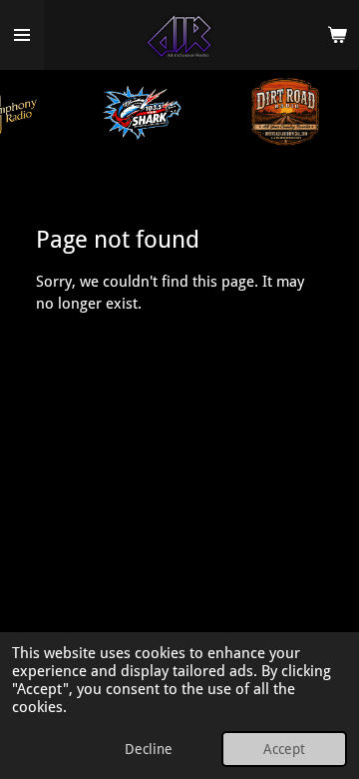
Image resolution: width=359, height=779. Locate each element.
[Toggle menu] (22, 35)
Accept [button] (284, 749)
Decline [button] (149, 749)
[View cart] (337, 35)
